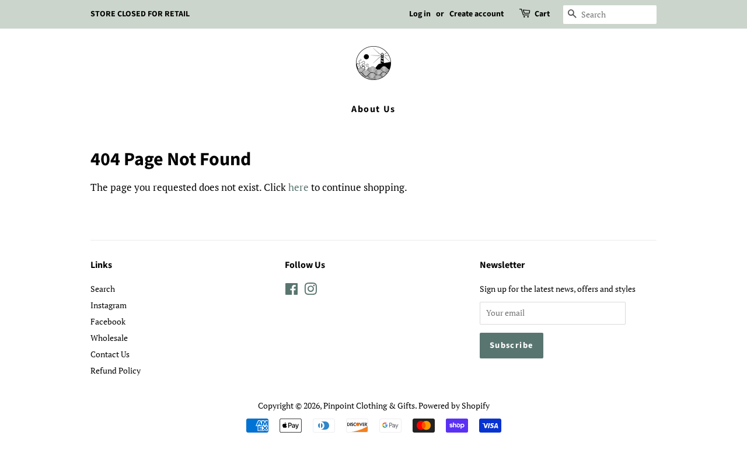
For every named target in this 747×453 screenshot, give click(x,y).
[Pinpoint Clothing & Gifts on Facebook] (291, 291)
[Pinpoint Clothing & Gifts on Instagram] (310, 291)
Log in (420, 14)
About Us (373, 109)
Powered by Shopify (454, 405)
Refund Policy (115, 370)
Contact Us (110, 354)
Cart (542, 14)
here (298, 187)
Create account (476, 14)
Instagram (108, 305)
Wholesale (109, 337)
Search (102, 288)
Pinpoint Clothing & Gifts (369, 405)
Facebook (107, 321)
